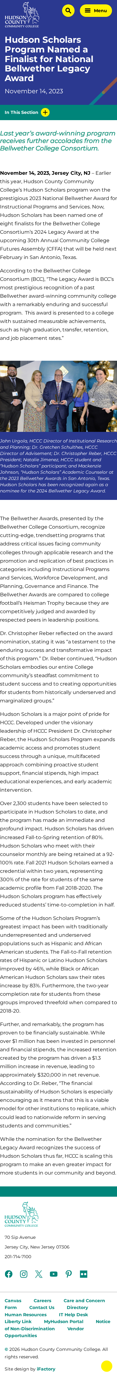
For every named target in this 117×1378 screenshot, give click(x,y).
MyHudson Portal (63, 1321)
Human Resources (25, 1314)
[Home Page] (22, 14)
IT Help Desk (73, 1314)
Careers (42, 1300)
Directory (77, 1307)
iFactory (46, 1369)
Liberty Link (18, 1321)
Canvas (13, 1300)
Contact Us (41, 1307)
